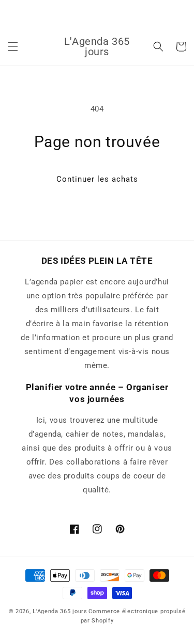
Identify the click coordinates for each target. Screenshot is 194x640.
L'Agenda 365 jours (60, 611)
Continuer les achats (97, 179)
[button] (13, 46)
